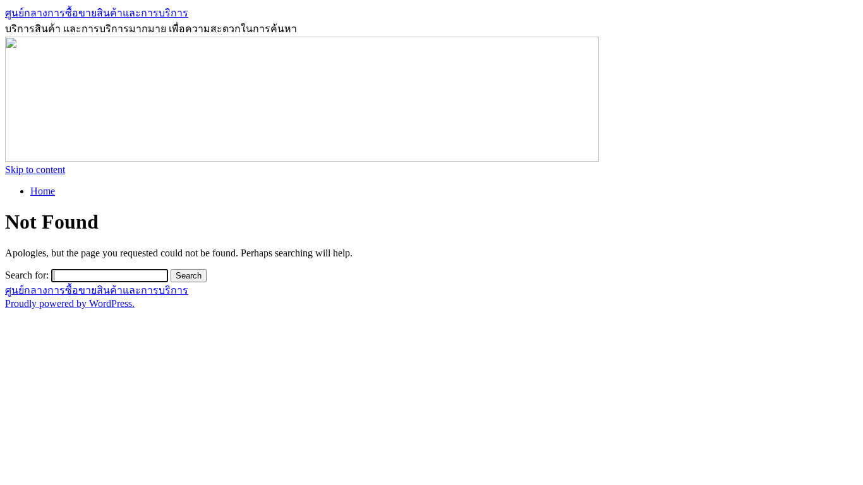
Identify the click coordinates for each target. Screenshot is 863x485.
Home (42, 191)
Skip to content (35, 169)
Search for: (27, 275)
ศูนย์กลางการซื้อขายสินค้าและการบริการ (96, 13)
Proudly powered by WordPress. (70, 303)
